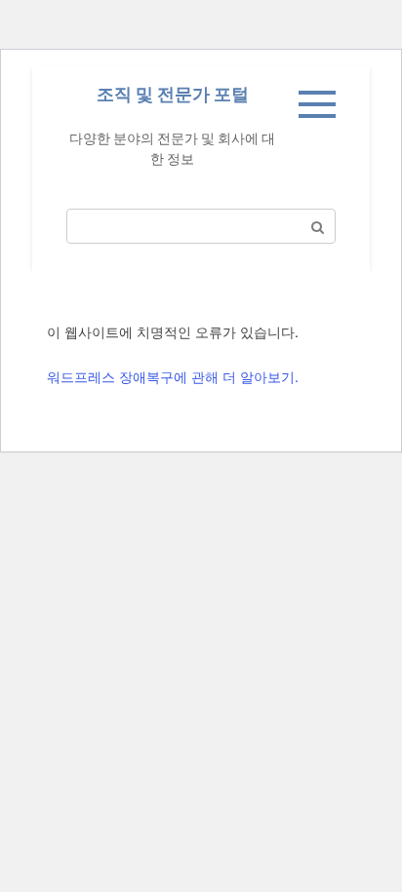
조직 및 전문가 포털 (173, 94)
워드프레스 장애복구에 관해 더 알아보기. (173, 376)
